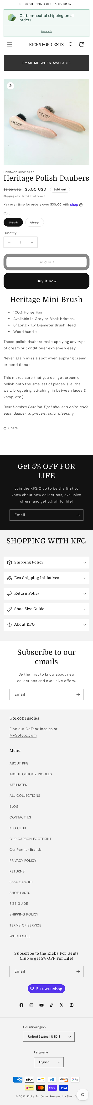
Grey (37, 223)
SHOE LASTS (20, 893)
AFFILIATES (18, 785)
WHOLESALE (20, 936)
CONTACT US (20, 817)
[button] (9, 44)
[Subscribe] (78, 515)
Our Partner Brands (26, 849)
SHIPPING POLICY (24, 914)
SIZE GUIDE (19, 903)
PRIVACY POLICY (23, 860)
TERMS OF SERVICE (25, 925)
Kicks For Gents (38, 1096)
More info (46, 31)
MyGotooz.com (23, 735)
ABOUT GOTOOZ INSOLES (31, 774)
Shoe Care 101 (21, 882)
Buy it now (47, 281)
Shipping (9, 196)
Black (16, 223)
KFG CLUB (18, 828)
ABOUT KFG (19, 763)
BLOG (14, 806)
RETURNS (17, 871)
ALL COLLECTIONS (25, 795)
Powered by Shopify (64, 1096)
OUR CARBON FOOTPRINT (31, 839)
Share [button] (13, 428)
